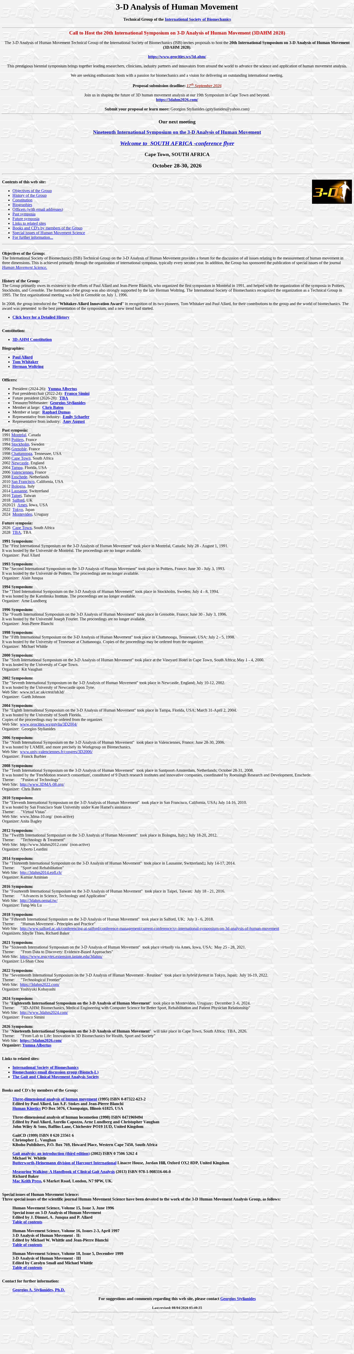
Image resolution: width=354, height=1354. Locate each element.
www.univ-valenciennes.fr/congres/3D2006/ (56, 751)
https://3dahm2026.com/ (177, 99)
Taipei (16, 495)
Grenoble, (19, 449)
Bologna (18, 486)
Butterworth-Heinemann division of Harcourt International (64, 1163)
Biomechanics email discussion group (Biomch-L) (55, 1072)
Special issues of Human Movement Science (48, 232)
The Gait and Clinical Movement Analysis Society (55, 1077)
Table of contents (27, 1222)
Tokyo (17, 509)
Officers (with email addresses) (37, 209)
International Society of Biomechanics (198, 19)
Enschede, (19, 477)
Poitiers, (18, 439)
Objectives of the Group (32, 190)
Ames (22, 505)
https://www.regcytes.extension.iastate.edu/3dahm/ (61, 956)
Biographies (22, 204)
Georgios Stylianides (68, 403)
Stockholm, (20, 444)
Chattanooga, (22, 453)
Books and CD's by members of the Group (47, 228)
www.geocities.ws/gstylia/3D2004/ (48, 724)
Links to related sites (29, 223)
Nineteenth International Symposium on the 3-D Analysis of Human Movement (177, 132)
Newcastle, (20, 463)
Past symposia (24, 214)
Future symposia (25, 218)
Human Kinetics (26, 1108)
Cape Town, (21, 458)
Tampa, (17, 467)
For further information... (32, 237)
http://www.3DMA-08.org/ (42, 784)
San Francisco (22, 481)
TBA (16, 532)
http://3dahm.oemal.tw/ (39, 900)
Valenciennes (22, 472)
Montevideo (22, 514)
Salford (18, 500)
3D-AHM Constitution (32, 339)
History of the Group (29, 195)
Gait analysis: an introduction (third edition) (51, 1153)
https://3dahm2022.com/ (39, 984)
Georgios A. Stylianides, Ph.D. (38, 1290)
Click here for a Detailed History (40, 317)
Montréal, (19, 435)
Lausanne (19, 491)
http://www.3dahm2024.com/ (44, 1012)
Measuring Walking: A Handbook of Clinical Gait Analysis (63, 1171)
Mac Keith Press (26, 1181)
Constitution (22, 200)
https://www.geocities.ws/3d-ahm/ (177, 56)
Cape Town (22, 527)
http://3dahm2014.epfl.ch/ (41, 872)
